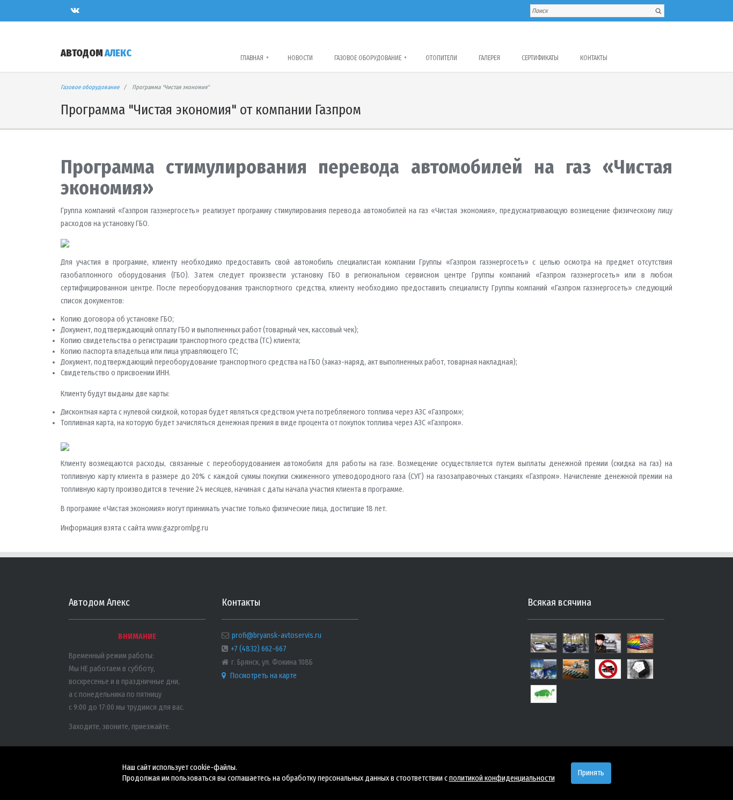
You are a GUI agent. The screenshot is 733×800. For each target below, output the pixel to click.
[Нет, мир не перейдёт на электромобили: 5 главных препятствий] (575, 673)
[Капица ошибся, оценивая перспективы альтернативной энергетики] (543, 673)
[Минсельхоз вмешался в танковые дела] (608, 673)
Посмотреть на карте (263, 675)
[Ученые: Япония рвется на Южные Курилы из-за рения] (640, 673)
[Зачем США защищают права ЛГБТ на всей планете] (640, 647)
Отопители (441, 58)
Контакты (593, 58)
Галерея (489, 58)
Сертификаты (540, 58)
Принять (591, 772)
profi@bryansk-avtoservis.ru (276, 635)
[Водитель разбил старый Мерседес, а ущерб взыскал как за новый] (608, 647)
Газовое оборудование (370, 58)
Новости (300, 58)
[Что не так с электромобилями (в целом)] (543, 697)
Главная (254, 58)
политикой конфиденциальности (502, 778)
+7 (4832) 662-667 (259, 648)
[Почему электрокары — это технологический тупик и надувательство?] (575, 647)
